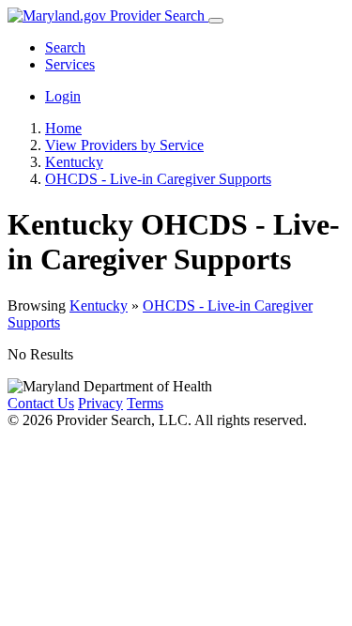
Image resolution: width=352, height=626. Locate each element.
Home (63, 128)
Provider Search (157, 15)
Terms (145, 403)
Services (70, 64)
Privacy (100, 403)
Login (63, 96)
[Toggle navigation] (215, 20)
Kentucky (98, 305)
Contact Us (41, 403)
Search (65, 47)
